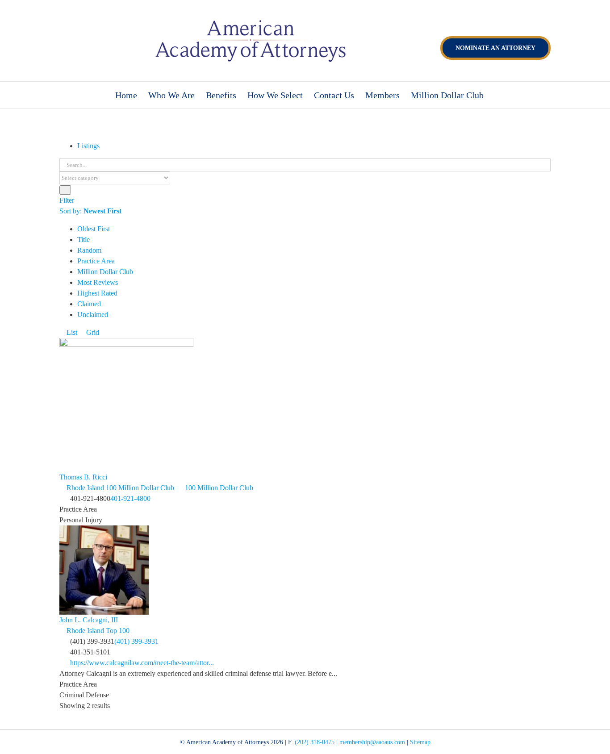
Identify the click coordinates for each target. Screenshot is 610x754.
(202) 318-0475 (314, 742)
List (71, 332)
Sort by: (90, 211)
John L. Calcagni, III (88, 620)
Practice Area (96, 261)
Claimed (89, 304)
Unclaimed (92, 314)
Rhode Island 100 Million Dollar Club (119, 488)
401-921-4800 (130, 498)
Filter (66, 200)
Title (83, 239)
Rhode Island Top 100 (97, 630)
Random (89, 250)
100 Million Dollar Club (218, 488)
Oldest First (93, 229)
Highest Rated (97, 293)
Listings (88, 146)
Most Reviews (97, 282)
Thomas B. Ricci (83, 477)
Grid (91, 332)
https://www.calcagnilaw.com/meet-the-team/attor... (142, 663)
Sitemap (420, 742)
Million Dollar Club (105, 271)
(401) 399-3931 (136, 641)
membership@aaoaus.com (372, 742)
